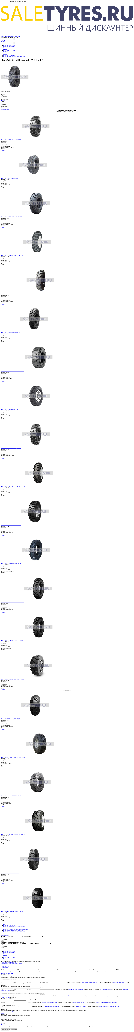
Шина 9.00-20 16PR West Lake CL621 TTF (11, 525)
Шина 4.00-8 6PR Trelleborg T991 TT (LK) (10, 718)
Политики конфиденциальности (89, 982)
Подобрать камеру (5, 109)
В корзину (3, 150)
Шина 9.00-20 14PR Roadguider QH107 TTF (11, 139)
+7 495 (5, 36)
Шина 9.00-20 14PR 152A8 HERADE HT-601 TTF (12, 371)
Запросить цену (4, 92)
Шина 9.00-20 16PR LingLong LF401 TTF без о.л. (12, 679)
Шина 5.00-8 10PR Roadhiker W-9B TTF (10, 873)
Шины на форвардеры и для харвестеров (13, 930)
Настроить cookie (4, 1030)
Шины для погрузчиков (9, 925)
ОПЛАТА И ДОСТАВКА (9, 50)
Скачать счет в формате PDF (7, 1011)
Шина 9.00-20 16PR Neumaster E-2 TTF (10, 178)
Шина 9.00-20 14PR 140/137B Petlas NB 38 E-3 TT (12, 640)
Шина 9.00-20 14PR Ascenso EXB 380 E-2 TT (11, 409)
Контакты (5, 51)
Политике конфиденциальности (104, 1026)
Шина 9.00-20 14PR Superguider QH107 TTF (11, 563)
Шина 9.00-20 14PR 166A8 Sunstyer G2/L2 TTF (12, 255)
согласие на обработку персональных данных (11, 963)
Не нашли (7, 973)
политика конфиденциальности (8, 962)
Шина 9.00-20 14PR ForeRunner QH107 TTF (11, 448)
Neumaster (3, 100)
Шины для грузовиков (8, 47)
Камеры (5, 49)
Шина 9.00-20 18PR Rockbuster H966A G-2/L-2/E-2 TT (13, 294)
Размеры (3, 935)
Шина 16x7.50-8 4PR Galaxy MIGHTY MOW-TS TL (13, 834)
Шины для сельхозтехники (9, 45)
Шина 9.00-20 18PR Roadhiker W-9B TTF (10, 332)
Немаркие (4, 938)
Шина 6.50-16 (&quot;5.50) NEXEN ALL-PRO (11, 796)
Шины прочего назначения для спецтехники (14, 931)
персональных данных (118, 982)
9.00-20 (2, 97)
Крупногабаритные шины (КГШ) (11, 928)
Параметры (7, 935)
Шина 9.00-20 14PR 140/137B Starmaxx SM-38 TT (12, 602)
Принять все (14, 1029)
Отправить (114, 1002)
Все (4, 924)
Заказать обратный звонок (15, 36)
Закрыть (2, 1013)
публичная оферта (5, 965)
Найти (2, 940)
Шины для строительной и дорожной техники (14, 926)
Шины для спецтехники (9, 46)
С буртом (4, 939)
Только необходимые (5, 1029)
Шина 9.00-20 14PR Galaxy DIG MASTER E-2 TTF (13, 486)
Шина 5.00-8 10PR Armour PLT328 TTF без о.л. (12, 911)
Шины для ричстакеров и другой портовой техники (15, 929)
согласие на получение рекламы (15, 983)
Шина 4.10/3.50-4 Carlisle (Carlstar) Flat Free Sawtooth (13, 757)
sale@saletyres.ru (4, 967)
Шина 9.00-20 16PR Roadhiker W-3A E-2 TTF (11, 216)
